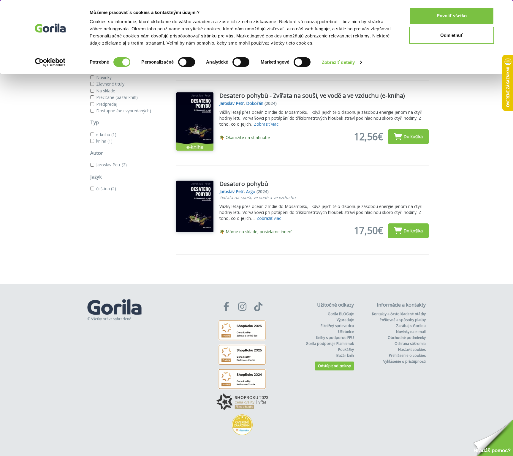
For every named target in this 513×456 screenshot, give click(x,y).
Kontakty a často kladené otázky (399, 313)
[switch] (186, 62)
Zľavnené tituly (110, 84)
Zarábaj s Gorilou (411, 325)
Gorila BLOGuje (341, 313)
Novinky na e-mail (411, 331)
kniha (104, 141)
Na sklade (105, 91)
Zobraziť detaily (338, 62)
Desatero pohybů (243, 184)
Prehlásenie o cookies (407, 355)
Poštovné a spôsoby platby (403, 319)
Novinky (104, 77)
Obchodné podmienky (407, 337)
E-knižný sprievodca (337, 325)
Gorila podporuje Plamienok (330, 343)
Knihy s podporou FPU (335, 337)
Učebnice (346, 331)
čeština (106, 188)
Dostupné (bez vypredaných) (123, 110)
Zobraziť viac (266, 124)
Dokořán (254, 103)
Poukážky (346, 349)
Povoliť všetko (452, 15)
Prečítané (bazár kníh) (117, 97)
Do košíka (413, 136)
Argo (250, 191)
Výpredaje (345, 319)
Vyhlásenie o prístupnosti (404, 361)
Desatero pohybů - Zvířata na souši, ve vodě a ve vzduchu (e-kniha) (312, 95)
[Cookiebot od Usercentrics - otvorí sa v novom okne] (50, 62)
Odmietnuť (451, 35)
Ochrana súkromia (410, 343)
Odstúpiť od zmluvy (334, 365)
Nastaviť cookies (412, 349)
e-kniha (106, 134)
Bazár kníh (345, 355)
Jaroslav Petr (111, 165)
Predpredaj (106, 104)
